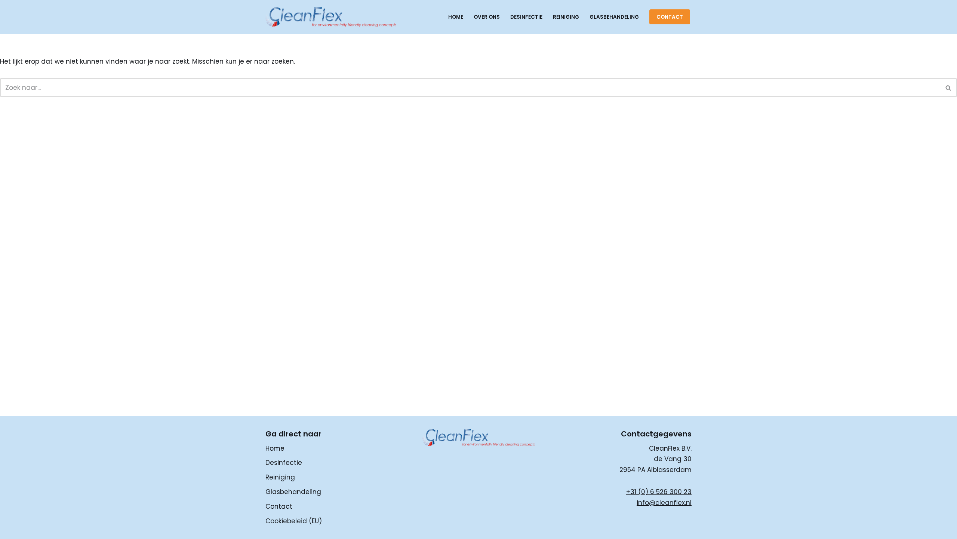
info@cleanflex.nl (664, 502)
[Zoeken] (948, 87)
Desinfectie (526, 17)
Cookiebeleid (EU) (293, 521)
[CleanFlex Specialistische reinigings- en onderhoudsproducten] (330, 17)
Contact (669, 17)
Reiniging (566, 17)
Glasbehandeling (614, 17)
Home (455, 17)
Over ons (487, 17)
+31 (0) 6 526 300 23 (659, 491)
